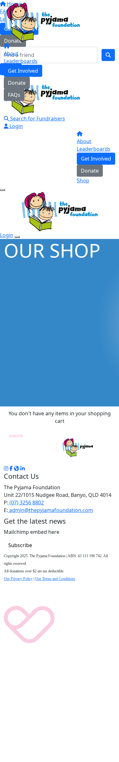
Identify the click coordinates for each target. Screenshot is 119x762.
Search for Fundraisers (37, 118)
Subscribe (20, 545)
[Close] (17, 237)
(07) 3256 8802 (26, 502)
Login (15, 126)
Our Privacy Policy (18, 578)
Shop (83, 180)
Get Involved (23, 70)
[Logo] (42, 21)
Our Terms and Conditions (55, 578)
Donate (17, 82)
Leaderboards (20, 61)
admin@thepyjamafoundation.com (50, 510)
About (11, 53)
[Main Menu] (2, 190)
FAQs (14, 94)
